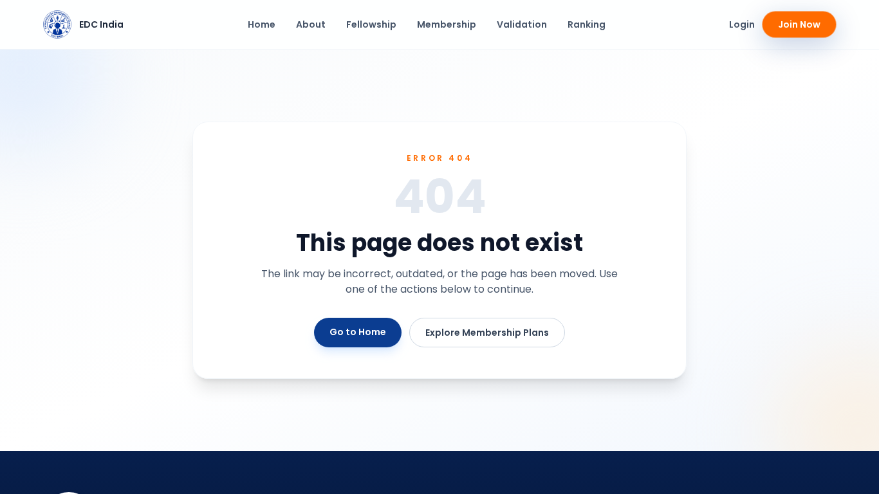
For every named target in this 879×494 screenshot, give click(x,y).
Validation (522, 24)
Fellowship (371, 24)
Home (261, 24)
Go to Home (357, 331)
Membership (446, 24)
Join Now (799, 24)
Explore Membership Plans (487, 332)
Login (742, 24)
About (311, 24)
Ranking (587, 24)
